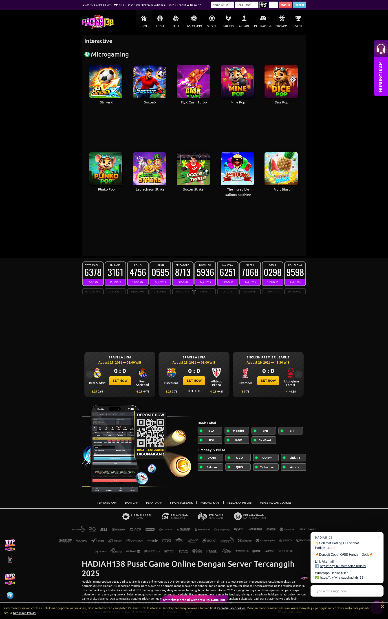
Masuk (285, 5)
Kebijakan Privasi (24, 613)
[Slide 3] (195, 391)
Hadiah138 (89, 581)
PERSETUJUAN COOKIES (275, 502)
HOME (144, 26)
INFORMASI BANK (181, 502)
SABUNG (228, 26)
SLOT (176, 26)
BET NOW (120, 380)
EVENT (298, 26)
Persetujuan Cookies (231, 608)
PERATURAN (154, 502)
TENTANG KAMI (107, 502)
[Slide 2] (192, 391)
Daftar (299, 5)
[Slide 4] (199, 391)
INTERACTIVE (263, 26)
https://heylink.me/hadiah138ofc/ (343, 565)
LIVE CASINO (194, 26)
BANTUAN (131, 502)
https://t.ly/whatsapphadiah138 (341, 577)
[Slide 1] (189, 391)
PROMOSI (282, 26)
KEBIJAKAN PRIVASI (239, 502)
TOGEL (160, 26)
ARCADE (244, 26)
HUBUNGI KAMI (210, 502)
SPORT (212, 26)
